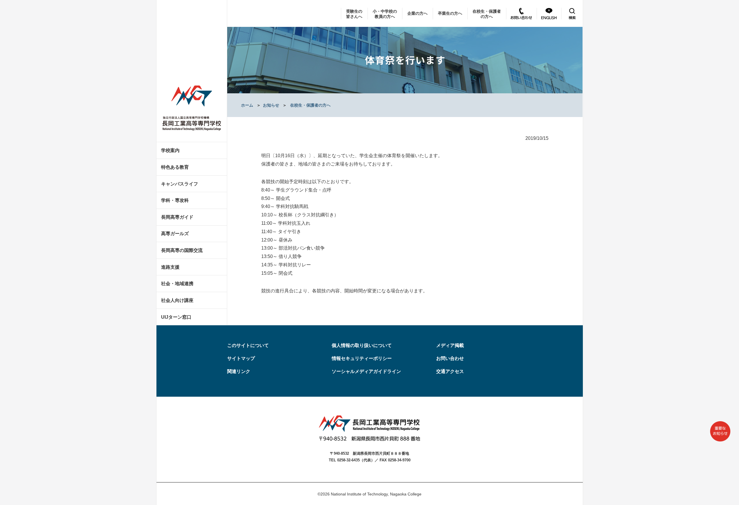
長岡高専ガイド (177, 217)
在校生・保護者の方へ (487, 14)
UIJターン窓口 (176, 317)
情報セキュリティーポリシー (362, 358)
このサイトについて (248, 345)
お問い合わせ (450, 358)
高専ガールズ (175, 233)
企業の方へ (417, 13)
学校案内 (170, 150)
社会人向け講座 (177, 300)
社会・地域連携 (177, 283)
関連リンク (238, 371)
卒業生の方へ (450, 13)
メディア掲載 (450, 345)
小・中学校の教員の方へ (385, 14)
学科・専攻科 (175, 200)
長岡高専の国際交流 (182, 250)
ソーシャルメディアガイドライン (366, 371)
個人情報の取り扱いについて (362, 345)
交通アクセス (450, 371)
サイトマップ (241, 358)
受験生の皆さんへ (354, 14)
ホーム (247, 105)
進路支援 (170, 267)
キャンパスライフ (179, 183)
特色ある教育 (175, 167)
